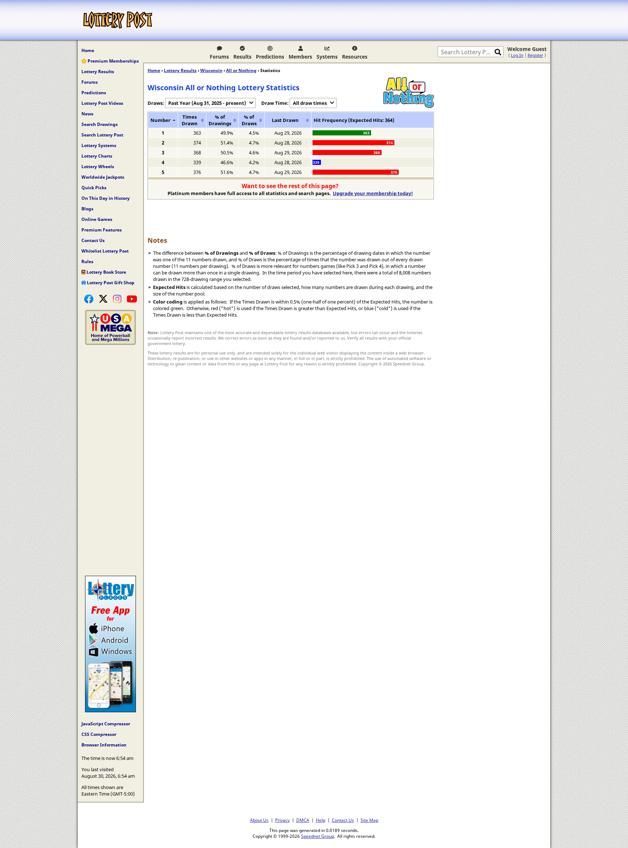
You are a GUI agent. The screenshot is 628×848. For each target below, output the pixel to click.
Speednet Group (317, 836)
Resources (354, 56)
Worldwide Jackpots (102, 177)
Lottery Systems (98, 145)
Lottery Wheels (97, 166)
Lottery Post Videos (102, 103)
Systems (327, 56)
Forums (219, 56)
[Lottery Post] (118, 20)
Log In (517, 55)
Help (320, 820)
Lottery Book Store (105, 272)
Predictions (270, 56)
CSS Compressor (98, 734)
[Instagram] (117, 298)
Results (242, 56)
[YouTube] (132, 298)
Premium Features (101, 230)
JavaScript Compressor (105, 724)
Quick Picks (93, 188)
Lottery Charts (96, 156)
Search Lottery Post (102, 135)
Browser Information (103, 745)
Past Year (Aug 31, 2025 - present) (207, 103)
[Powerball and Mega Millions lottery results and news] (110, 343)
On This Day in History (105, 198)
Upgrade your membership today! (373, 193)
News (87, 114)
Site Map (369, 820)
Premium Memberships (112, 61)
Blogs (87, 209)
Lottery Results (97, 71)
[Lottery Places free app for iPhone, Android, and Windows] (110, 710)
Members (300, 56)
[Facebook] (88, 298)
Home (87, 50)
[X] (103, 298)
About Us (259, 820)
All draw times (310, 103)
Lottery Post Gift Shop (110, 283)
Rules (87, 261)
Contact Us (93, 240)
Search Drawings (99, 124)
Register (535, 55)
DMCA (302, 820)
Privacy (282, 820)
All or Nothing (241, 70)
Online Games (96, 219)
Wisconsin (211, 70)
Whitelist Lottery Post (105, 251)
